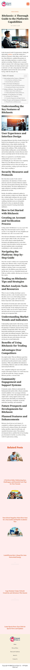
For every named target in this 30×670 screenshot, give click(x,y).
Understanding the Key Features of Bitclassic (14, 78)
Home (15, 644)
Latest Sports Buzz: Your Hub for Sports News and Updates (15, 627)
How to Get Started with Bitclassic (11, 83)
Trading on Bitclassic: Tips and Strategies (13, 89)
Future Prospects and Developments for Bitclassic (15, 100)
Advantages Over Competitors (12, 96)
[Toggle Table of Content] (24, 76)
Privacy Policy (15, 648)
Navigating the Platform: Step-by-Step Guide (15, 87)
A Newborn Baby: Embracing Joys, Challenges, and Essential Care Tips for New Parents (15, 482)
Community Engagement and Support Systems (15, 98)
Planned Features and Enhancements (13, 102)
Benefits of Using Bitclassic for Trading (13, 94)
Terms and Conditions (15, 651)
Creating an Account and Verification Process (15, 85)
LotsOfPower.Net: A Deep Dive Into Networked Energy (15, 556)
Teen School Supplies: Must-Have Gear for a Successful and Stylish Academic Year (15, 520)
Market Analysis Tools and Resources (13, 91)
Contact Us (15, 659)
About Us (15, 655)
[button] (28, 4)
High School (15, 11)
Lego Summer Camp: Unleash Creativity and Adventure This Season (15, 592)
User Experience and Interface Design (13, 80)
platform (10, 54)
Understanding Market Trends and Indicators (15, 92)
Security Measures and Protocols (12, 81)
